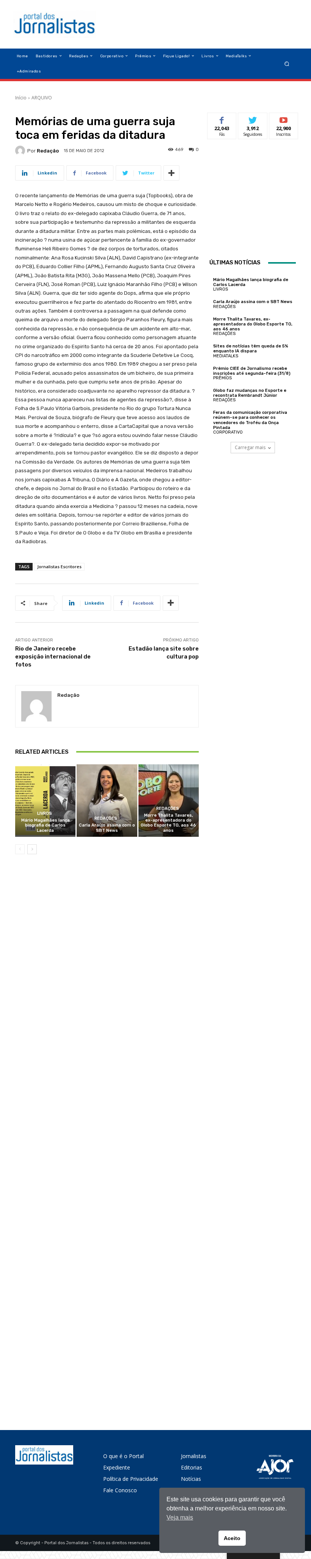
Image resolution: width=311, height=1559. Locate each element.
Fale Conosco (120, 1490)
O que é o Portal (123, 1456)
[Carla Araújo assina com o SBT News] (107, 800)
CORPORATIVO (228, 432)
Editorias (191, 1467)
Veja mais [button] (179, 1517)
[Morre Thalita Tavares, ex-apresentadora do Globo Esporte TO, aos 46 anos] (168, 800)
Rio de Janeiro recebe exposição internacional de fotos (53, 656)
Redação (48, 150)
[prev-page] (20, 849)
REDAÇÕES (105, 818)
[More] (171, 173)
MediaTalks (225, 356)
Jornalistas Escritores (59, 566)
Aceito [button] (232, 1538)
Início (21, 97)
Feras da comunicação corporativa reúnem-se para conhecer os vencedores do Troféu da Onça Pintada (250, 420)
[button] (287, 63)
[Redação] (21, 151)
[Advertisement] (260, 199)
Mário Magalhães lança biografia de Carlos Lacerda (45, 825)
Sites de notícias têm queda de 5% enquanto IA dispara (250, 349)
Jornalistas (193, 1456)
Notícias (191, 1478)
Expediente (116, 1467)
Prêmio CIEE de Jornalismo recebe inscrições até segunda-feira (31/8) (252, 371)
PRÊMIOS (222, 378)
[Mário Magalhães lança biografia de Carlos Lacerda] (45, 800)
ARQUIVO (41, 97)
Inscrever (283, 118)
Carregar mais (250, 447)
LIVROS (44, 813)
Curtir (222, 118)
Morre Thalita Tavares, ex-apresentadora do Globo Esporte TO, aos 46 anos (168, 823)
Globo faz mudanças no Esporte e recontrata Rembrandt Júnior (249, 393)
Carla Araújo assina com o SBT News (107, 828)
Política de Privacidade (130, 1478)
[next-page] (32, 849)
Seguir (253, 118)
